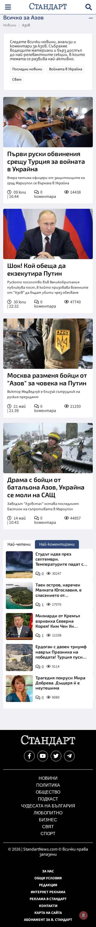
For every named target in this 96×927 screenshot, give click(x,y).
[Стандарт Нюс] (48, 745)
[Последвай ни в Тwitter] (56, 756)
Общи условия (48, 878)
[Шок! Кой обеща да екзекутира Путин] (48, 234)
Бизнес (48, 820)
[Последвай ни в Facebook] (29, 756)
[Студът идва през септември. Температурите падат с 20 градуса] (19, 564)
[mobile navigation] (8, 7)
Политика (48, 785)
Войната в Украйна (65, 69)
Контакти (48, 906)
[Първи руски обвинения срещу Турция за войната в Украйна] (48, 122)
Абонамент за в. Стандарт (48, 919)
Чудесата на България (48, 806)
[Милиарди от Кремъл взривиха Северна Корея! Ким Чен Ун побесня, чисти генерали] (19, 626)
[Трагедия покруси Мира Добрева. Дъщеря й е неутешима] (19, 688)
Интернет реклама (48, 892)
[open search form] (88, 7)
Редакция (48, 885)
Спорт (48, 833)
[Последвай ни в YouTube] (42, 756)
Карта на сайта (48, 913)
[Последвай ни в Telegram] (69, 756)
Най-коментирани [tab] (57, 544)
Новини (9, 25)
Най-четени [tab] (19, 544)
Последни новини (27, 69)
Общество (48, 792)
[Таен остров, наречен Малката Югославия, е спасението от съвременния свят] (19, 595)
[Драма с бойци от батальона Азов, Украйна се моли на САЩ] (48, 448)
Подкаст (48, 799)
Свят (17, 79)
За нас (48, 871)
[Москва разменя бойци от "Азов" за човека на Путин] (48, 343)
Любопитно (48, 813)
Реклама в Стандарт (48, 899)
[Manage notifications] (83, 915)
